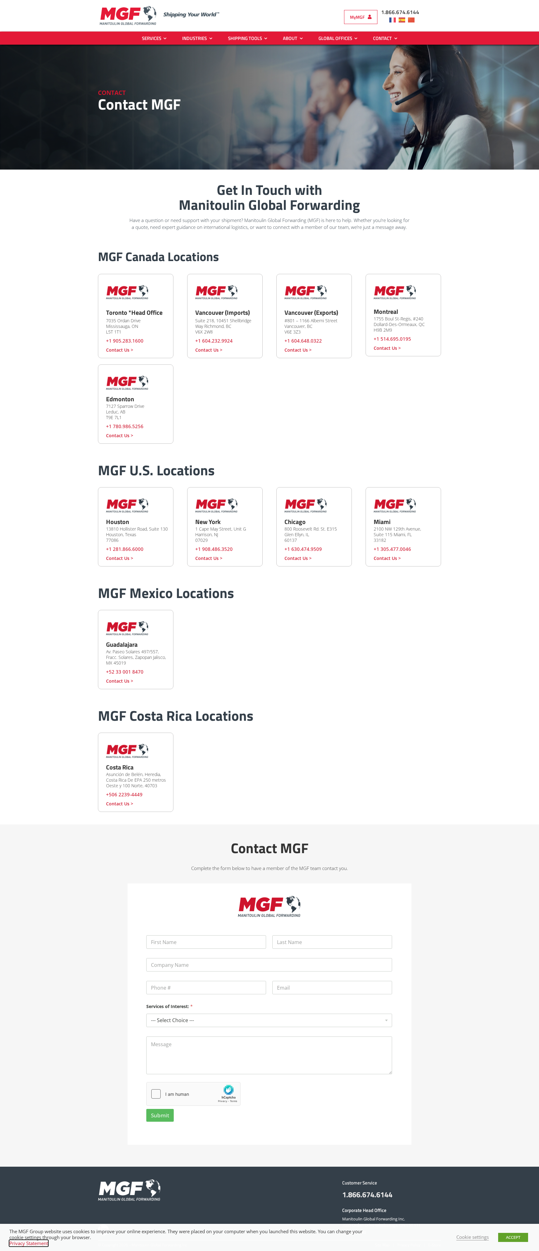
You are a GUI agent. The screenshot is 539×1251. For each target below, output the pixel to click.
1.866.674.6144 (400, 12)
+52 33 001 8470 (124, 672)
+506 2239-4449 (124, 794)
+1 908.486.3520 (214, 549)
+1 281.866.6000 (124, 549)
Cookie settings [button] (472, 1237)
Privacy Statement (28, 1243)
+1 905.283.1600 (124, 341)
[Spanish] (403, 19)
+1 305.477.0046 (392, 549)
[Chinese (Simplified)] (412, 19)
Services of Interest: (169, 1006)
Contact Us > (119, 350)
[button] (360, 17)
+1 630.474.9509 (303, 549)
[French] (394, 19)
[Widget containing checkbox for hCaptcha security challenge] (193, 1094)
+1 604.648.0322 (303, 341)
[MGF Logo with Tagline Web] (165, 7)
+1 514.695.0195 (392, 339)
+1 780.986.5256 (124, 426)
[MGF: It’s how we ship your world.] (129, 1181)
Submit (160, 1115)
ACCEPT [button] (513, 1237)
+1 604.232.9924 (214, 341)
